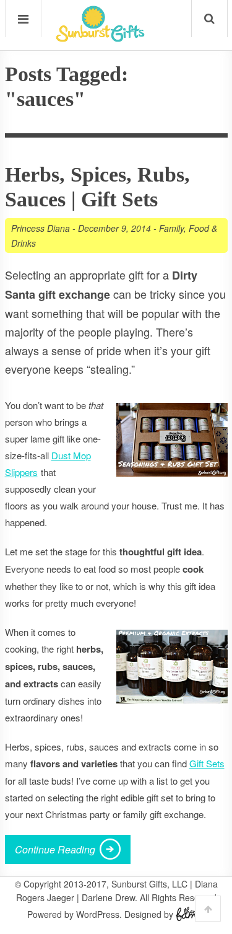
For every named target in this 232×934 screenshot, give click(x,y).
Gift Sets (207, 763)
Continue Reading (55, 849)
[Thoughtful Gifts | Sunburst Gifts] (100, 38)
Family (171, 228)
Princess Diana (40, 228)
